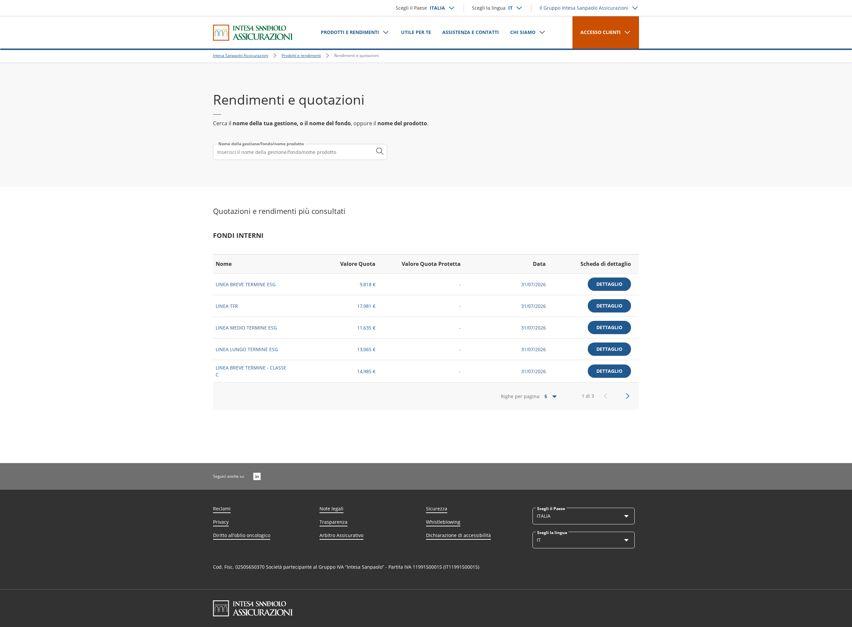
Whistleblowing (443, 522)
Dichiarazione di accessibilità (458, 535)
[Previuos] (605, 396)
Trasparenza (333, 522)
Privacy (221, 522)
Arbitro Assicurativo (341, 535)
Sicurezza (436, 508)
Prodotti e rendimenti (301, 55)
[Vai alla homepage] (253, 33)
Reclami (222, 508)
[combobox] (300, 152)
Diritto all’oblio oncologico (241, 535)
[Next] (628, 396)
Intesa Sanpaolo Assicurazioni (240, 55)
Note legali (331, 508)
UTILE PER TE (416, 32)
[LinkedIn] (257, 476)
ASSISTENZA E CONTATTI (470, 32)
